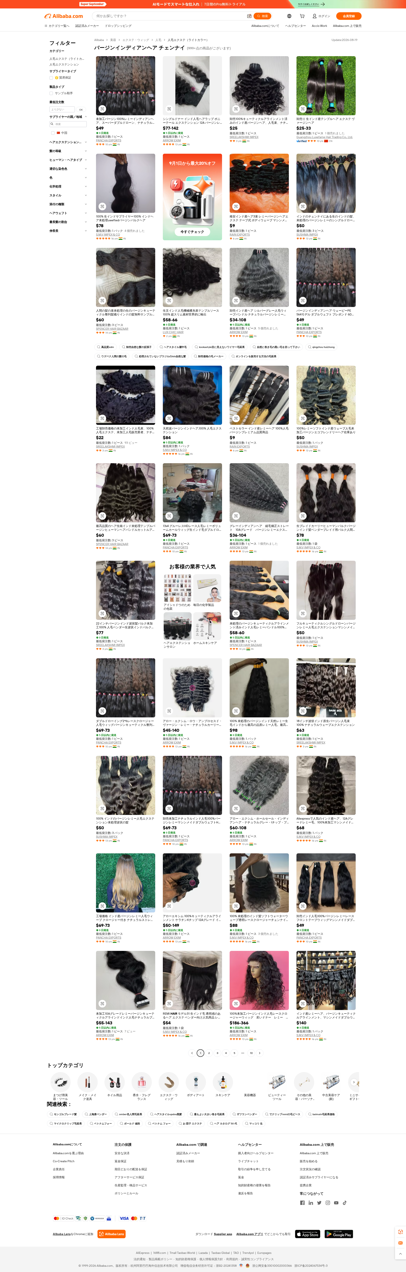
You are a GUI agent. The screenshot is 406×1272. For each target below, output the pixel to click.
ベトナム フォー (161, 1123)
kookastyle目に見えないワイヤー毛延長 (222, 347)
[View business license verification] (241, 1266)
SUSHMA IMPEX (307, 234)
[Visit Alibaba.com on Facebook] (302, 1202)
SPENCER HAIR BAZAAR (112, 328)
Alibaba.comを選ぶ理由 (68, 1153)
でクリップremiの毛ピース (284, 1114)
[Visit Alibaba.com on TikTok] (344, 1202)
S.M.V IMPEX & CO (108, 234)
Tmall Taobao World (182, 1252)
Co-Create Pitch (63, 1161)
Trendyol (248, 1252)
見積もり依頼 (185, 1161)
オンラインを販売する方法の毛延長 (256, 356)
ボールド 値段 (132, 1123)
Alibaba (99, 40)
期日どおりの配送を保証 (131, 1169)
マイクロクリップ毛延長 (68, 1123)
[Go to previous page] (192, 1053)
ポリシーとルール (126, 1193)
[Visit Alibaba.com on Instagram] (327, 1202)
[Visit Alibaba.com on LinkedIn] (310, 1202)
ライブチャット (248, 1161)
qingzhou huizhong (323, 347)
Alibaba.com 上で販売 (314, 1153)
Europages (264, 1252)
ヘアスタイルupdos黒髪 (168, 1114)
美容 (113, 40)
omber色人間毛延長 (130, 1114)
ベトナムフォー (103, 1123)
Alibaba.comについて (67, 1144)
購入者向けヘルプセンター (256, 1153)
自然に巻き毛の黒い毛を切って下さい (278, 347)
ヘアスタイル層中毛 (175, 347)
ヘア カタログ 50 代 (225, 1123)
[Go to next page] (259, 1053)
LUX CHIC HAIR (173, 332)
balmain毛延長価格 (324, 1114)
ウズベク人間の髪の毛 (114, 356)
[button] (249, 16)
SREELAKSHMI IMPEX (244, 137)
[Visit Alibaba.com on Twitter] (319, 1202)
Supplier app (223, 1234)
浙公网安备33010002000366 (272, 1265)
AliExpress (143, 1252)
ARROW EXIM (172, 140)
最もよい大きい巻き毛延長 (209, 1114)
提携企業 (306, 1185)
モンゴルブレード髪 (65, 1114)
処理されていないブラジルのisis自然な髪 (162, 356)
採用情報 (59, 1177)
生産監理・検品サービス (131, 1185)
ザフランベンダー (247, 1114)
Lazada (203, 1252)
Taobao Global (220, 1252)
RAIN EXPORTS (240, 234)
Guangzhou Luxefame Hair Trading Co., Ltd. (324, 137)
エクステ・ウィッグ (135, 40)
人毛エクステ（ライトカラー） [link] (188, 40)
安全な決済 (122, 1153)
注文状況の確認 (310, 1169)
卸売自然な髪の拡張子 (139, 347)
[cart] (303, 16)
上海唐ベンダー (98, 1114)
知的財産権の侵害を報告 (254, 1185)
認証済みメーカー (188, 1153)
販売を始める (309, 1161)
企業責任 (59, 1169)
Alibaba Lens (62, 1234)
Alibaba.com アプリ (249, 1234)
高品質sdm (107, 347)
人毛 (158, 40)
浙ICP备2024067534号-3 (311, 1265)
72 (251, 1053)
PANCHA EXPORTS (108, 140)
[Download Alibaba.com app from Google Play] (339, 1234)
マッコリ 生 (256, 1123)
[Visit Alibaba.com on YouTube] (336, 1202)
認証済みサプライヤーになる (319, 1177)
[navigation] (68, 547)
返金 (241, 1177)
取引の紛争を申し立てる (254, 1169)
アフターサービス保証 (129, 1177)
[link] (400, 1231)
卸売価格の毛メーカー (211, 356)
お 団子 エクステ (192, 1123)
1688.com (159, 1252)
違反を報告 (245, 1193)
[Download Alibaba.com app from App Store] (307, 1234)
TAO (236, 1252)
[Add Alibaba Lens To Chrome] (111, 1234)
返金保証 (120, 1161)
